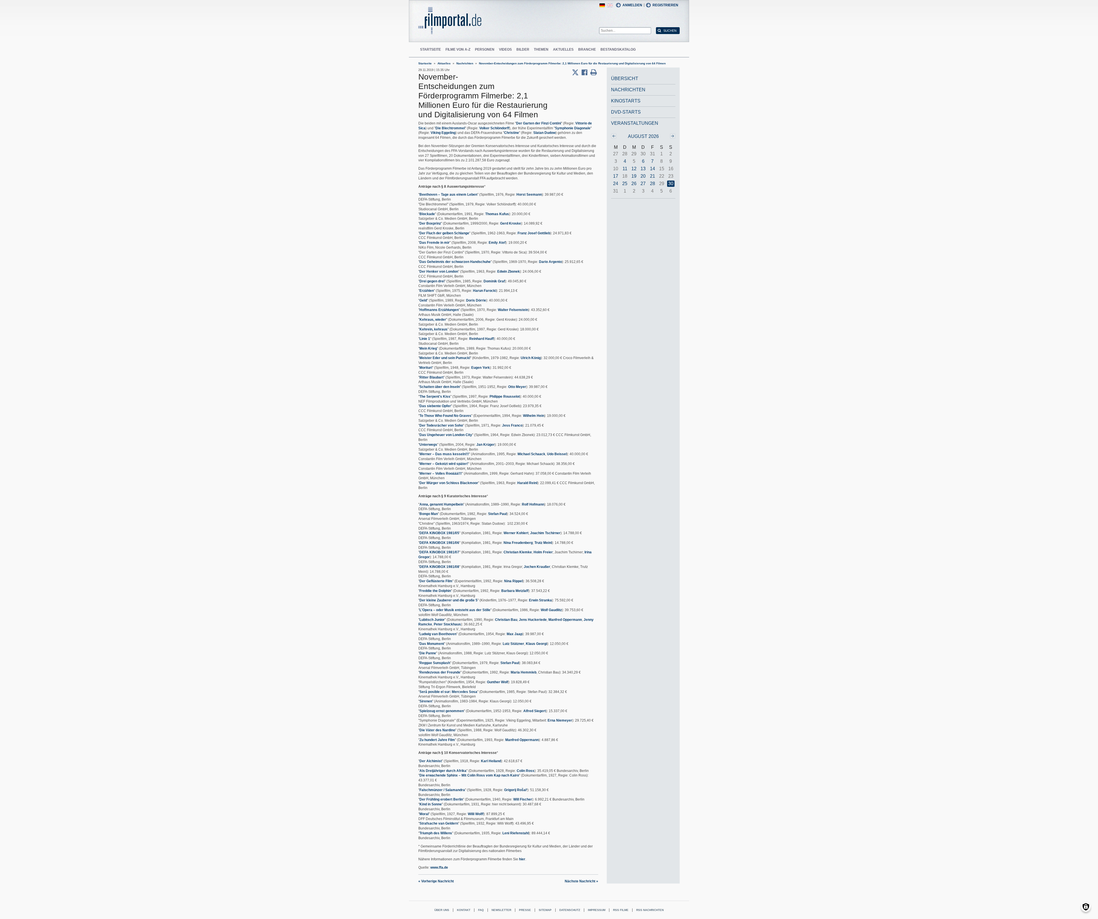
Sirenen (425, 701)
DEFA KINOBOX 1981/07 (439, 552)
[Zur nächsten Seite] (672, 136)
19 (633, 176)
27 (643, 183)
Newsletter (501, 910)
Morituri (425, 368)
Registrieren (665, 5)
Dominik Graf (494, 281)
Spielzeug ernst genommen (441, 711)
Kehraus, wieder (432, 320)
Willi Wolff (476, 814)
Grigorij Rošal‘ (515, 790)
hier (522, 859)
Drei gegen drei (431, 281)
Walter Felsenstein (513, 310)
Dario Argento (550, 262)
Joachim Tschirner (545, 533)
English (610, 5)
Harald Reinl (527, 483)
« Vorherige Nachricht (436, 881)
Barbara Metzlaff (514, 591)
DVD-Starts (626, 112)
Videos (505, 49)
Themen (541, 49)
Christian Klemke (518, 552)
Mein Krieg (428, 348)
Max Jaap (514, 634)
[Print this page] (593, 72)
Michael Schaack (531, 454)
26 (633, 183)
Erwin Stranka (540, 600)
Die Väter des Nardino (437, 730)
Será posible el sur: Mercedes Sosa (448, 692)
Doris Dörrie (476, 300)
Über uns (441, 910)
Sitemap (545, 910)
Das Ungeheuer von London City (445, 435)
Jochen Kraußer (537, 567)
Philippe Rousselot (505, 397)
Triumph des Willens (435, 833)
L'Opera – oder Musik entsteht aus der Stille (454, 610)
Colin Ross (525, 771)
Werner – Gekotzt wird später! (443, 464)
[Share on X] (577, 72)
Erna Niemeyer (560, 720)
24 (615, 183)
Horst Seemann (529, 195)
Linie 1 (424, 339)
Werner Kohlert (516, 533)
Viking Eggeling (443, 133)
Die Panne (427, 653)
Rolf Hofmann (533, 504)
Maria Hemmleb (523, 672)
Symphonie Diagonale (572, 128)
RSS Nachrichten (650, 910)
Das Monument (431, 644)
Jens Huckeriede (533, 620)
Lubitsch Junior (432, 620)
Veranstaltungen (634, 123)
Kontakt (463, 910)
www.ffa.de (439, 867)
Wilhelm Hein (533, 416)
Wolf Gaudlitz (551, 610)
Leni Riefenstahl (515, 833)
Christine (511, 133)
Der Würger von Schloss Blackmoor (448, 483)
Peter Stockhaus (447, 624)
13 (643, 168)
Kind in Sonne (430, 804)
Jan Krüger (485, 445)
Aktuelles (563, 49)
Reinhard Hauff (481, 339)
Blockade (427, 214)
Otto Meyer (517, 387)
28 (652, 183)
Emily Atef (497, 243)
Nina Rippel (513, 581)
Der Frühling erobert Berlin (441, 799)
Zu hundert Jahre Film (437, 740)
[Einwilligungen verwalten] (1086, 907)
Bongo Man (428, 514)
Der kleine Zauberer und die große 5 (448, 600)
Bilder (522, 49)
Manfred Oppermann (565, 620)
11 (624, 168)
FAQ (481, 910)
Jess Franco (512, 425)
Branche (587, 49)
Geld (423, 300)
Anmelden (632, 5)
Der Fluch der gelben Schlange (444, 233)
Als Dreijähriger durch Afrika (442, 771)
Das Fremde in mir (434, 243)
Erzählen (426, 291)
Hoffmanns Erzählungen (439, 310)
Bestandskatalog (618, 49)
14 (652, 168)
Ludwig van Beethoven (437, 634)
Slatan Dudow (544, 133)
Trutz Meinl (543, 543)
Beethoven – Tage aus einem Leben (448, 195)
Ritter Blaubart (431, 377)
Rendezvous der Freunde (439, 672)
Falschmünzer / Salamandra (442, 790)
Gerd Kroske (510, 223)
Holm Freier (543, 552)
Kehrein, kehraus (433, 329)
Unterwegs (428, 445)
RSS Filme (620, 910)
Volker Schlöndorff (494, 128)
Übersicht (624, 78)
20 (643, 176)
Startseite (430, 49)
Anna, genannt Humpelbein (441, 504)
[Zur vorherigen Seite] (613, 136)
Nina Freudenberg (518, 543)
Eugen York (480, 368)
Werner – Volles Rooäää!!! (440, 474)
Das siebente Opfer (435, 406)
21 (652, 176)
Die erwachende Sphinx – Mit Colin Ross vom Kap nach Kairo (469, 775)
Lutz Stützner (513, 644)
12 (633, 168)
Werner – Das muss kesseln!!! (444, 454)
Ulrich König (531, 358)
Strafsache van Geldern (438, 823)
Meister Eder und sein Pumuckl (444, 358)
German (602, 5)
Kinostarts (625, 100)
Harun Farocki (484, 291)
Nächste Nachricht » (581, 881)
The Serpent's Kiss (434, 397)
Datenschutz (569, 910)
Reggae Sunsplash (434, 663)
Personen (484, 49)
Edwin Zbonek (508, 272)
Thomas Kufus (497, 214)
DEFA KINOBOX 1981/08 (439, 567)
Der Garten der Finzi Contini (538, 123)
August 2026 (643, 136)
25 (624, 183)
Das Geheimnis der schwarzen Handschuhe (455, 262)
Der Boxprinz (430, 223)
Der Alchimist (430, 761)
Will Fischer (522, 799)
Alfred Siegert (534, 711)
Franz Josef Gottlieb (534, 233)
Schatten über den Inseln (439, 387)
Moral (424, 814)
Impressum (596, 910)
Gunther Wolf (497, 682)
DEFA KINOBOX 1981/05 (439, 533)
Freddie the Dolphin (435, 591)
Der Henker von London (438, 272)
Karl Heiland (491, 761)
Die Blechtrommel (450, 128)
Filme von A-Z (457, 49)
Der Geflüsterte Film (435, 581)
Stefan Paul (497, 514)
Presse (525, 910)
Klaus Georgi (536, 644)
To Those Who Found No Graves (445, 416)
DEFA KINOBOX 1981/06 (439, 543)
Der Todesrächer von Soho (441, 425)
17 (615, 176)
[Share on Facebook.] (586, 72)
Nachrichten (464, 63)
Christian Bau (506, 620)
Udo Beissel (557, 454)
